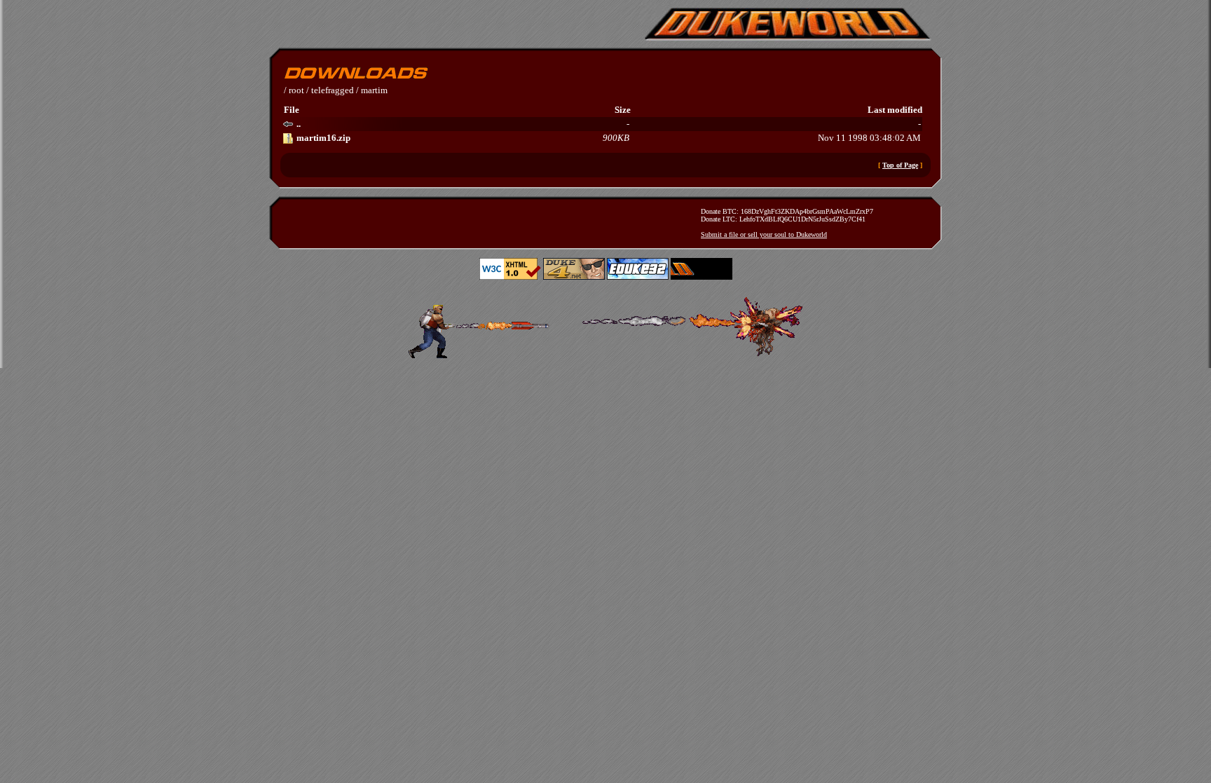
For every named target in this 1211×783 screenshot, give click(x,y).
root (296, 90)
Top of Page (900, 165)
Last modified (895, 109)
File (291, 109)
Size (623, 109)
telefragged (332, 90)
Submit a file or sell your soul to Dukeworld (764, 234)
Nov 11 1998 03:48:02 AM (608, 137)
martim (374, 90)
